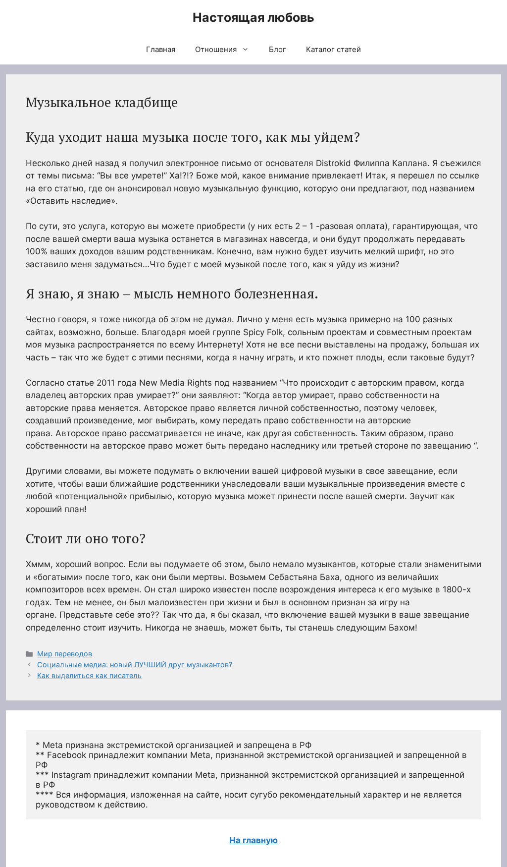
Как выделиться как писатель (89, 675)
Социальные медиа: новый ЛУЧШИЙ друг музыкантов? (134, 664)
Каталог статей (333, 49)
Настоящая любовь (253, 17)
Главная (160, 49)
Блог (277, 49)
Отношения (216, 49)
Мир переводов (64, 653)
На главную (253, 840)
